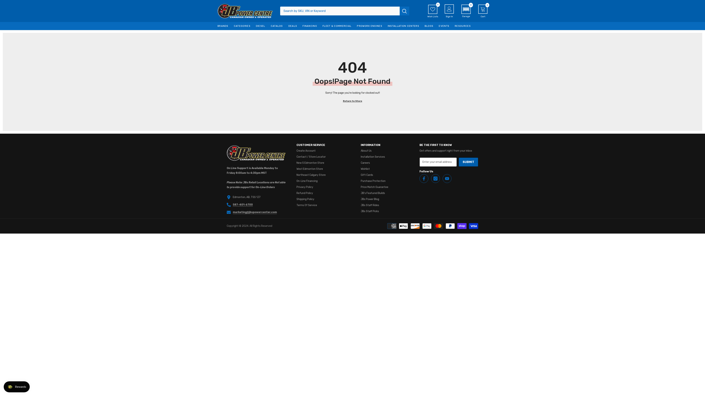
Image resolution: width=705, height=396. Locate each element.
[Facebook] (424, 178)
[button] (466, 11)
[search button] (404, 11)
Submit (468, 162)
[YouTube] (447, 178)
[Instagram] (435, 178)
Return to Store (352, 101)
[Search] (344, 11)
